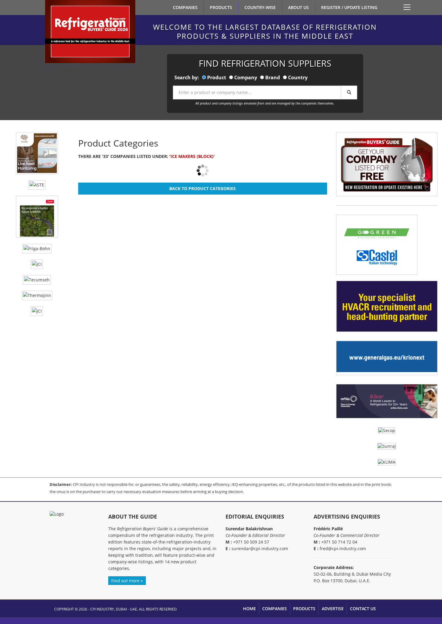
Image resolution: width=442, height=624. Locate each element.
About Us (298, 7)
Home (249, 608)
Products (221, 7)
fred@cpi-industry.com (343, 548)
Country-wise (260, 7)
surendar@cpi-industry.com (260, 548)
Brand (272, 77)
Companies (185, 7)
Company (245, 77)
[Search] (349, 92)
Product (216, 77)
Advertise (333, 608)
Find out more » (127, 580)
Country (298, 77)
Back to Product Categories (202, 188)
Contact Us (363, 608)
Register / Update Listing (349, 7)
